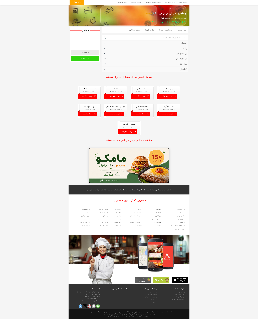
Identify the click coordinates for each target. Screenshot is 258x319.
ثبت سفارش (85, 58)
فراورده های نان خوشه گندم (178, 225)
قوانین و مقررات (170, 2)
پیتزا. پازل (105, 216)
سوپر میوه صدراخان (85, 225)
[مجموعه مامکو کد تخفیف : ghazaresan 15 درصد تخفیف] (169, 101)
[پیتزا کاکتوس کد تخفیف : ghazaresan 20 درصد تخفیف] (116, 101)
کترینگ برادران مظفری (155, 213)
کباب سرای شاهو (104, 225)
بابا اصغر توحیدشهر (156, 219)
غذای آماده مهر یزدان (85, 222)
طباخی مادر (118, 213)
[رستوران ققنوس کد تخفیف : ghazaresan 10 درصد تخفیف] (129, 136)
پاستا (185, 48)
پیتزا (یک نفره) (180, 58)
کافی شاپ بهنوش (86, 209)
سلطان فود (158, 209)
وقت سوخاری (117, 222)
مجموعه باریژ (87, 219)
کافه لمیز (140, 219)
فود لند (88, 213)
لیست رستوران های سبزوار (178, 299)
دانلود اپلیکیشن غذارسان (153, 2)
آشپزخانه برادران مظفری (151, 294)
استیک (184, 43)
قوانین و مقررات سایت (179, 292)
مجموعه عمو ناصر (103, 209)
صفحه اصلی (182, 2)
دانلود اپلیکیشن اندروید (179, 294)
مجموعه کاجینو (104, 222)
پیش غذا (183, 64)
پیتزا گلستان (154, 299)
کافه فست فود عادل (137, 225)
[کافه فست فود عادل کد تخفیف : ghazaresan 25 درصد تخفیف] (89, 101)
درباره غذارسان (122, 2)
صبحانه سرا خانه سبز (103, 219)
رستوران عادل (153, 302)
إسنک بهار (118, 216)
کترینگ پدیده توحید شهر (136, 222)
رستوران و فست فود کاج (151, 297)
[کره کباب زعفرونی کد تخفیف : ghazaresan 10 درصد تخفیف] (142, 119)
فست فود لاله (157, 222)
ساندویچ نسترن (157, 225)
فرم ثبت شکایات (136, 2)
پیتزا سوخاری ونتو (137, 213)
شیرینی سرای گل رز (85, 216)
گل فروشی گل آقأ (104, 213)
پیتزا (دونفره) (181, 53)
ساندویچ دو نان (181, 216)
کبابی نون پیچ (181, 219)
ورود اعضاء (76, 2)
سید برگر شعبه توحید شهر (136, 216)
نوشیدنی (183, 69)
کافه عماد (139, 209)
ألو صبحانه (182, 222)
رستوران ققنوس (181, 209)
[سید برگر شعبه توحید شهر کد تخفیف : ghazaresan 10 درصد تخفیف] (116, 119)
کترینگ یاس (118, 225)
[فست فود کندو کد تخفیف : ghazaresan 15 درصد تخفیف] (142, 101)
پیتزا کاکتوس (158, 216)
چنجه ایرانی (118, 219)
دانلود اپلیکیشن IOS (180, 297)
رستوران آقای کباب (180, 213)
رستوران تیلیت (117, 209)
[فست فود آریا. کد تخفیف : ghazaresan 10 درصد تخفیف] (169, 119)
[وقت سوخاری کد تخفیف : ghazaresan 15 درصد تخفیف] (89, 119)
